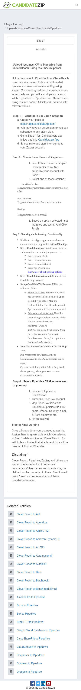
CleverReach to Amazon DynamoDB (38, 539)
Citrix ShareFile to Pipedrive (33, 638)
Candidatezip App (49, 139)
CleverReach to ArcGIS (30, 547)
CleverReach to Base (29, 572)
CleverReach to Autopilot (31, 564)
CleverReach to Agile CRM (33, 530)
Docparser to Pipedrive (30, 655)
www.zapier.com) (43, 167)
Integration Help (13, 24)
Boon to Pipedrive (27, 605)
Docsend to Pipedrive (29, 663)
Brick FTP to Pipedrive (30, 622)
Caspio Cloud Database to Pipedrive (38, 630)
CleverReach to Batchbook (33, 580)
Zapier (40, 40)
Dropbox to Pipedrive (29, 671)
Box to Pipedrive (26, 613)
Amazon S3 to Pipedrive (31, 597)
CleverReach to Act (28, 514)
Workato (41, 49)
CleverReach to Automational (34, 555)
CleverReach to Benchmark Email (37, 589)
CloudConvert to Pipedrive (32, 647)
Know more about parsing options (45, 271)
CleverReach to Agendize (32, 522)
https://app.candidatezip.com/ (37, 123)
